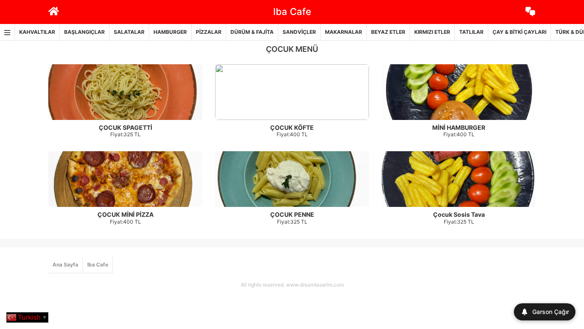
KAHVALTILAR (37, 32)
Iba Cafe (97, 264)
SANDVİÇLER (299, 32)
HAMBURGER (170, 32)
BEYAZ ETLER (388, 32)
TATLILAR (471, 32)
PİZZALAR (208, 32)
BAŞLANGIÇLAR (84, 32)
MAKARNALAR (343, 32)
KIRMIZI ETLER (432, 32)
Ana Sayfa (65, 264)
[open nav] (7, 32)
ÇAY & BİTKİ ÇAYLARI (519, 32)
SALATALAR (129, 32)
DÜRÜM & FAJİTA (252, 32)
